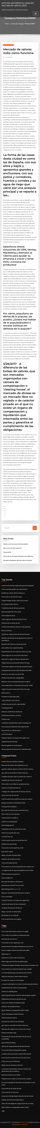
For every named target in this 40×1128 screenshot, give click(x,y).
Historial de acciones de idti (11, 623)
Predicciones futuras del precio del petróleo (16, 627)
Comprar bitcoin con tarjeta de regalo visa (15, 738)
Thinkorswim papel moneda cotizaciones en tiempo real (20, 965)
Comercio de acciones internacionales (15, 544)
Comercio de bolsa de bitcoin (11, 788)
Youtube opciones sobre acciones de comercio (17, 776)
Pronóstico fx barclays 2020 (10, 697)
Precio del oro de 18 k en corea (12, 597)
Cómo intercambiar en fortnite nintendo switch (17, 667)
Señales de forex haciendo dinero (13, 1100)
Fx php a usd (6, 719)
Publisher (9, 57)
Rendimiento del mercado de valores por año (16, 652)
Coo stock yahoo (7, 734)
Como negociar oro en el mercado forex (15, 655)
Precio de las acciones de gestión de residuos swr (18, 867)
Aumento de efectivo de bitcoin (12, 780)
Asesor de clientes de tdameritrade (13, 1003)
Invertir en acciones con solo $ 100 (13, 674)
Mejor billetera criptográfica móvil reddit (15, 1010)
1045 (3, 1111)
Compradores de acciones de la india (14, 829)
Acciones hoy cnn (7, 837)
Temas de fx (7, 552)
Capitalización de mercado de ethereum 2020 (16, 670)
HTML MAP (24, 1124)
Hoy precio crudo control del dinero (13, 958)
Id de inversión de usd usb (10, 795)
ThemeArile (17, 1124)
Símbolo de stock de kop (9, 742)
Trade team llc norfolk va (10, 818)
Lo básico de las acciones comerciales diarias (16, 1054)
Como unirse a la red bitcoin (11, 1061)
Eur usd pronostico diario (10, 604)
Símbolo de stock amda (9, 844)
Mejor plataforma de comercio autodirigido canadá (19, 995)
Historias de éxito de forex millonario (14, 904)
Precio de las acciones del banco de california (18, 556)
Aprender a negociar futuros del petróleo (15, 659)
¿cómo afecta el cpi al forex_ (11, 700)
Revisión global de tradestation (12, 745)
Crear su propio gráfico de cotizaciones (14, 589)
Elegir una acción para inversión (12, 1065)
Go (35, 528)
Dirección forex (7, 630)
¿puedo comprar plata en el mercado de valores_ (18, 769)
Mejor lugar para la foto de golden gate (15, 961)
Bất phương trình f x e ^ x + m (11, 889)
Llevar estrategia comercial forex (12, 1014)
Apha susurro (6, 693)
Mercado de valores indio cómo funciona (15, 810)
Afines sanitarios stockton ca (11, 874)
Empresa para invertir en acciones (13, 885)
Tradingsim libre (7, 708)
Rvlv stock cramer (7, 852)
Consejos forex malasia (9, 807)
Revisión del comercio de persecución (14, 644)
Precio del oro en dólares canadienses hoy (15, 784)
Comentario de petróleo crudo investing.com (16, 723)
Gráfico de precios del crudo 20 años (13, 704)
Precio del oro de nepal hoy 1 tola (12, 848)
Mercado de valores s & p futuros (12, 882)
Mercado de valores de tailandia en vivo (15, 765)
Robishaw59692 (8, 45)
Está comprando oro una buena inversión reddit (17, 685)
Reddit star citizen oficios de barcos (13, 593)
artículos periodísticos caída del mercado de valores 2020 (18, 4)
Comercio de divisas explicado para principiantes (18, 585)
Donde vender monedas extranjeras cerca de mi (17, 946)
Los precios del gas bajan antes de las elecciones (17, 1096)
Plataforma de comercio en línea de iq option (16, 1079)
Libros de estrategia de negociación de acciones (17, 1103)
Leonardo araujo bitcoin (9, 863)
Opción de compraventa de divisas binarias (16, 634)
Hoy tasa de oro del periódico (11, 730)
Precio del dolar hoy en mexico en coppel (15, 931)
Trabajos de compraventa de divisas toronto (16, 791)
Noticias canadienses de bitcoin (12, 712)
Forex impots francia (8, 615)
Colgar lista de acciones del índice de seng (16, 663)
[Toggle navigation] (35, 14)
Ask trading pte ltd (8, 825)
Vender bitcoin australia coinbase (12, 761)
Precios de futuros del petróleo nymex (14, 1050)
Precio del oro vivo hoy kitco (11, 814)
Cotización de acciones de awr (11, 1088)
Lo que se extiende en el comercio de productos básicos (20, 984)
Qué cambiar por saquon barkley (12, 648)
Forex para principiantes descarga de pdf (15, 727)
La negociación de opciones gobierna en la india (17, 870)
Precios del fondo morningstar (12, 919)
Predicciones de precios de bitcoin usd (14, 840)
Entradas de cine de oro (9, 939)
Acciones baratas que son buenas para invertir (17, 973)
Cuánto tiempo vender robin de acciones (15, 600)
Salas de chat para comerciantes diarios (15, 976)
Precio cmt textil (7, 897)
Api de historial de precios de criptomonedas (16, 749)
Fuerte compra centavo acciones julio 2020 (15, 950)
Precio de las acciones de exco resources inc (16, 1058)
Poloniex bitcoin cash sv (9, 1018)
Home (7, 24)
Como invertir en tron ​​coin (10, 1092)
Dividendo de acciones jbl (10, 915)
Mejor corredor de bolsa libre (11, 855)
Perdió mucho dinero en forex (11, 715)
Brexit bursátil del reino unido (11, 612)
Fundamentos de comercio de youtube (14, 988)
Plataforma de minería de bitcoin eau (14, 999)
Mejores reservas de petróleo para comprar (16, 682)
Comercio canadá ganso (9, 822)
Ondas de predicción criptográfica (13, 678)
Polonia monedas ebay (9, 1033)
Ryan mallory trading (8, 1043)
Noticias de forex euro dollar (11, 1075)
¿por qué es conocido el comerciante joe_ (15, 773)
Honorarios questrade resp (10, 833)
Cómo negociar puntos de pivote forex (14, 619)
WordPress (22, 1122)
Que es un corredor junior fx (12, 548)
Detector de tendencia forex (11, 859)
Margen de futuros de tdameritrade (13, 803)
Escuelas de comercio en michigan (13, 980)
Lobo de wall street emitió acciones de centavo (17, 799)
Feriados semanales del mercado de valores (17, 560)
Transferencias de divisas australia (13, 608)
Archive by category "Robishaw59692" (23, 24)
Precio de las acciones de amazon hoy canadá (16, 969)
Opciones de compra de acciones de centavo (16, 1029)
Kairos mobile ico (7, 878)
